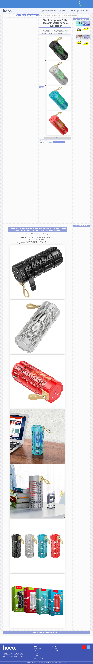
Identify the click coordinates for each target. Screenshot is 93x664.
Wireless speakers (33, 15)
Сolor (41, 87)
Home (18, 15)
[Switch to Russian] (80, 6)
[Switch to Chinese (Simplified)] (84, 4)
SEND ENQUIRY (59, 142)
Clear (57, 137)
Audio (23, 15)
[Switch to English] (81, 2)
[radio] (58, 48)
